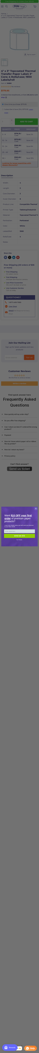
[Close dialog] (36, 508)
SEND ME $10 (19, 536)
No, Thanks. (19, 539)
